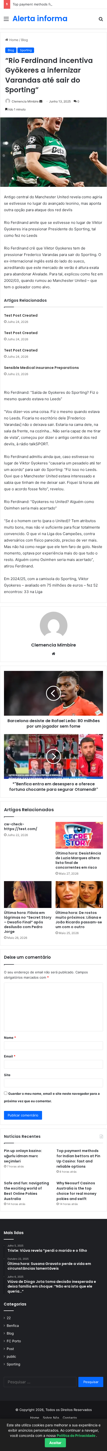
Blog (24, 40)
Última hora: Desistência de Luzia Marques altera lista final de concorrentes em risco (78, 860)
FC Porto (14, 1341)
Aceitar (55, 1443)
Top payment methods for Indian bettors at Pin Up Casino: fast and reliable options (78, 1158)
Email (9, 1056)
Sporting (26, 50)
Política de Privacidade (76, 1435)
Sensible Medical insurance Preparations (41, 367)
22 (9, 1318)
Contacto (70, 1418)
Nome (10, 1038)
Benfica (13, 1326)
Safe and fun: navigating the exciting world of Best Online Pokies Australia (26, 1191)
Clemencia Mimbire (25, 101)
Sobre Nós (51, 1418)
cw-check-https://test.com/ (20, 826)
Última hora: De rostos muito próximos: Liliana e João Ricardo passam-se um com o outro (78, 919)
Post (10, 1349)
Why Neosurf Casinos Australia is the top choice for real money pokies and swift (76, 1191)
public (11, 1356)
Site (7, 1075)
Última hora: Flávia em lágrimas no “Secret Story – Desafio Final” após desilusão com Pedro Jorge (27, 922)
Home (13, 40)
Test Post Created (21, 315)
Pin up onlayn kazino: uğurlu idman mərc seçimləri (23, 1156)
